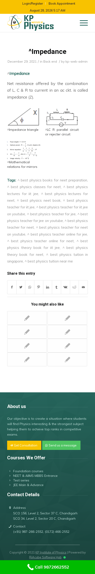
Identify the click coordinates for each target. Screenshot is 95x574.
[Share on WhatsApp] (29, 287)
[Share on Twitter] (21, 287)
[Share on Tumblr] (56, 287)
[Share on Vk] (65, 287)
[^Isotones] (27, 318)
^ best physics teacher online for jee (57, 234)
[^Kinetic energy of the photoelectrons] (27, 332)
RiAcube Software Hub (45, 557)
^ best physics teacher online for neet (40, 241)
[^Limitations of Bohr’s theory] (27, 346)
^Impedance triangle (23, 130)
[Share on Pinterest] (38, 287)
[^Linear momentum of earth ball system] (67, 346)
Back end (50, 61)
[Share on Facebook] (11, 287)
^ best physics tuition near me (49, 261)
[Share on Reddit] (74, 287)
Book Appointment (62, 3)
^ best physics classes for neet (34, 186)
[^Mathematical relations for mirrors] (24, 150)
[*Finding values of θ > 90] (27, 359)
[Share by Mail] (83, 287)
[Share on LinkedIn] (47, 287)
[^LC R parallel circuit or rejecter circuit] (62, 117)
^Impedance (47, 51)
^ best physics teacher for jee (51, 214)
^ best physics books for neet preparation (52, 180)
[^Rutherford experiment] (67, 359)
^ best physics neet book (39, 200)
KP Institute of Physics (51, 552)
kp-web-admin (76, 61)
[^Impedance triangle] (24, 117)
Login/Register (32, 3)
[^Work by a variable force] (67, 332)
